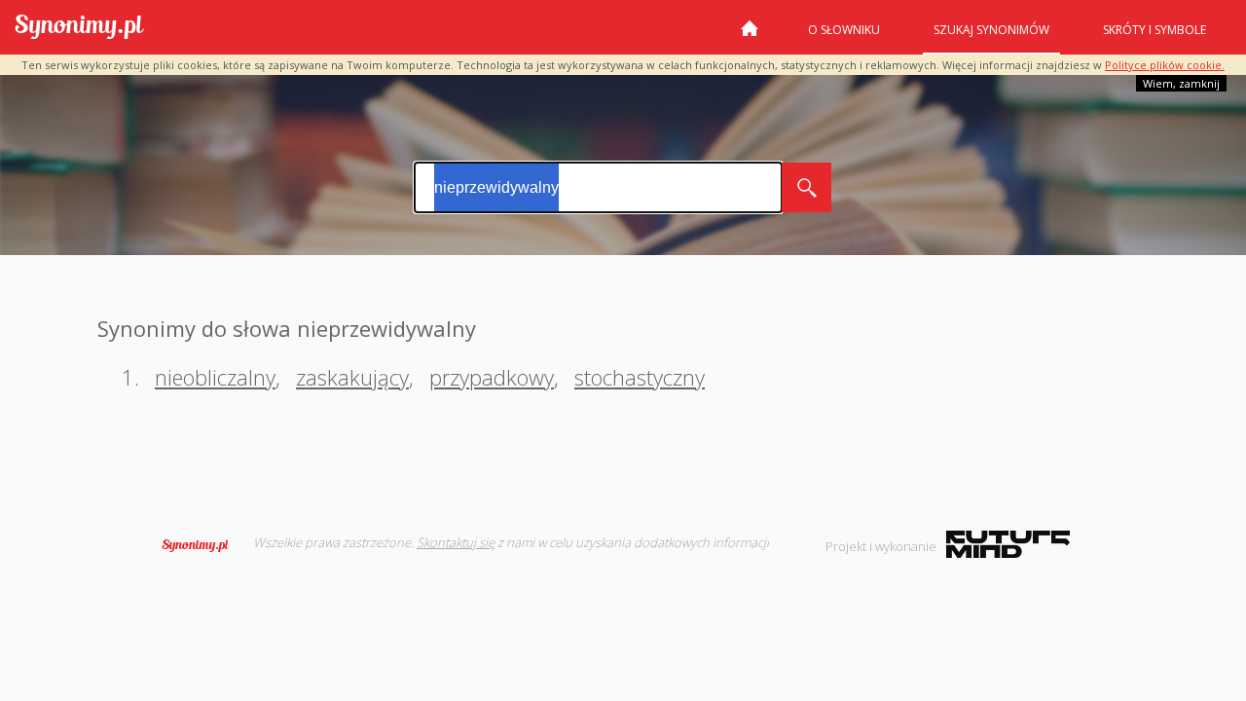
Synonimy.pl (79, 28)
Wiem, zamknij (1181, 83)
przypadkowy (491, 376)
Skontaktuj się (456, 542)
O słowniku (844, 29)
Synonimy (201, 545)
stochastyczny (639, 376)
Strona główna (749, 36)
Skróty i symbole (1154, 29)
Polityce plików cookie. (1165, 64)
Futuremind (1008, 544)
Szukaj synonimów (991, 29)
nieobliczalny (215, 376)
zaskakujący (352, 376)
